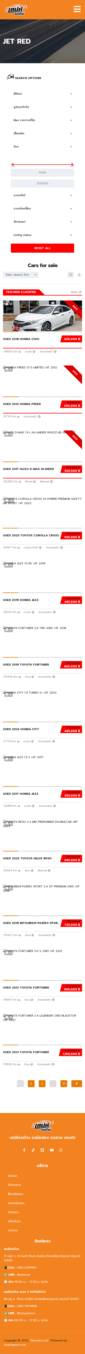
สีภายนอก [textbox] (20, 222)
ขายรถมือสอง (16, 1203)
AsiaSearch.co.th (15, 1345)
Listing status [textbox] (22, 235)
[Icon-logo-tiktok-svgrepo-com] (33, 1150)
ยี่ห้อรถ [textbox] (18, 94)
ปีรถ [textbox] (16, 147)
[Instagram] (60, 1150)
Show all (76, 292)
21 (63, 1084)
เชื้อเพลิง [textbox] (19, 133)
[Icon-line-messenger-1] (42, 1150)
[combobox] (42, 94)
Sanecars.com (39, 1340)
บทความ (13, 1230)
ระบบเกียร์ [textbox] (19, 195)
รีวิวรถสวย (14, 1185)
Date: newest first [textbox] (17, 275)
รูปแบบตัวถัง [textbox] (21, 107)
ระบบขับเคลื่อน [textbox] (22, 208)
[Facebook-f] (24, 1150)
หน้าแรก (12, 1176)
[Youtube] (51, 1150)
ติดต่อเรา (13, 1212)
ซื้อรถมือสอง (15, 1194)
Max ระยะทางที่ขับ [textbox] (24, 120)
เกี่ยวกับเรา (14, 1221)
